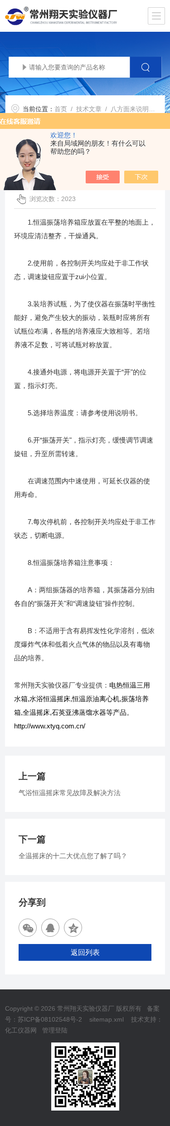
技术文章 (89, 109)
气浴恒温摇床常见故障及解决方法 (70, 793)
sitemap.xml (106, 1019)
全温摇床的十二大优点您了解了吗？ (73, 856)
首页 (60, 109)
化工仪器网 (21, 1030)
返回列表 (85, 952)
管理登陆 (55, 1030)
